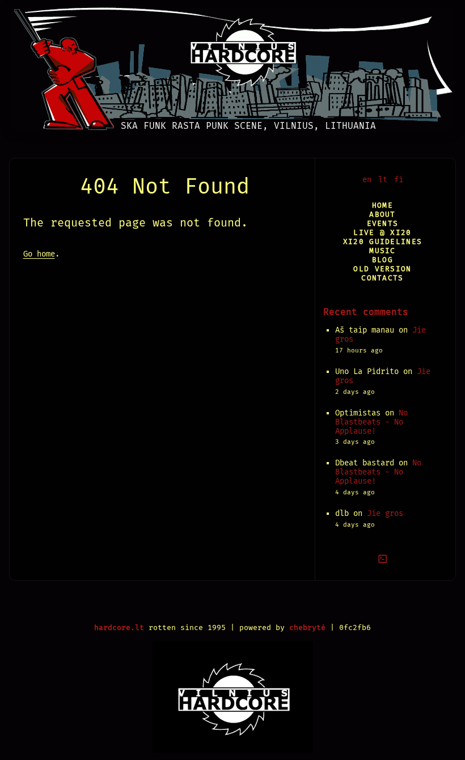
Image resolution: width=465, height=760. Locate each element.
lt (382, 179)
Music (382, 250)
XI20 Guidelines (382, 241)
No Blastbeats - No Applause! (371, 422)
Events (383, 223)
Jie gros (385, 513)
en (366, 179)
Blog (382, 259)
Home (382, 205)
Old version (382, 268)
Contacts (382, 278)
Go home (39, 254)
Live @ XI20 (382, 232)
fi (398, 179)
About (382, 214)
